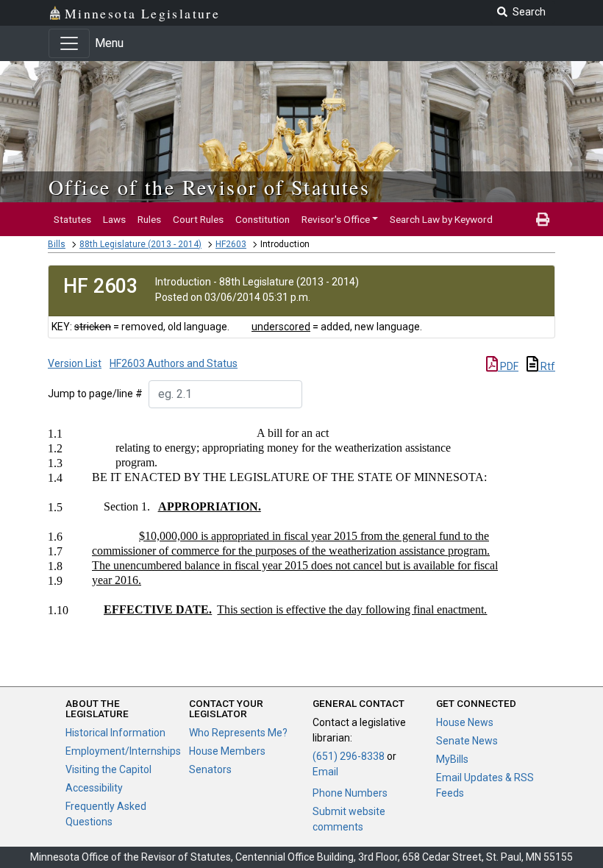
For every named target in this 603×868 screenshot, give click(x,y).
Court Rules (198, 219)
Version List (74, 363)
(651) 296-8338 (349, 756)
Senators (210, 769)
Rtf (546, 366)
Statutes (72, 219)
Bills (56, 244)
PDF (508, 366)
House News (464, 722)
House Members (227, 751)
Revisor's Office (336, 219)
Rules (149, 219)
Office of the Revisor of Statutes (209, 187)
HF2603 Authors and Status (174, 363)
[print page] (542, 219)
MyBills (452, 759)
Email (325, 772)
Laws (114, 219)
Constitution (262, 219)
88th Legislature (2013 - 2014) (140, 244)
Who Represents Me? (238, 733)
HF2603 (230, 244)
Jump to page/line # (95, 393)
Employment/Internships (123, 751)
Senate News (467, 741)
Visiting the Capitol (108, 769)
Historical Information (115, 733)
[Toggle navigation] (69, 43)
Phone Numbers (350, 793)
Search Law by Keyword (441, 219)
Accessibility (94, 788)
